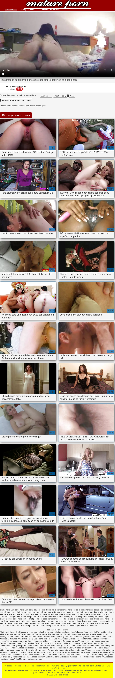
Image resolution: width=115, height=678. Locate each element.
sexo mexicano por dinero (84, 623)
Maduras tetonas (7, 632)
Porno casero (29, 654)
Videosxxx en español (104, 645)
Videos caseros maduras (64, 648)
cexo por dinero (44, 610)
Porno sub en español (47, 639)
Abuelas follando (14, 654)
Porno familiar (28, 643)
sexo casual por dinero (77, 621)
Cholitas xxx (21, 632)
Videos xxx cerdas (83, 654)
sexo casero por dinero (56, 621)
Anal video (46, 96)
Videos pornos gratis (54, 643)
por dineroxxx (63, 616)
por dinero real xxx (21, 616)
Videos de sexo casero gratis (61, 654)
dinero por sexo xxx (75, 610)
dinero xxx (88, 610)
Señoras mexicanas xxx (11, 643)
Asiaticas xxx (97, 639)
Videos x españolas (44, 648)
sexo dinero (108, 621)
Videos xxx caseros (94, 650)
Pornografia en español (58, 650)
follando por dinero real (29, 612)
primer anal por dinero (32, 619)
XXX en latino (30, 650)
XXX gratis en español (27, 639)
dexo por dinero (59, 610)
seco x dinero (63, 619)
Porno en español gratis (102, 654)
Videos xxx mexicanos (70, 657)
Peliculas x (84, 657)
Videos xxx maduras (15, 641)
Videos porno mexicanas (25, 636)
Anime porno (96, 657)
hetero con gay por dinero (68, 612)
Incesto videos (33, 632)
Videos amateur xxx (41, 645)
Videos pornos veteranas (80, 639)
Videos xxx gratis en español (63, 645)
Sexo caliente (90, 632)
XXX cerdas (63, 639)
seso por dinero (92, 619)
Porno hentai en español (100, 648)
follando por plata (48, 612)
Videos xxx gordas (26, 648)
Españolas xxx (77, 632)
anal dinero (5, 610)
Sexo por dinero (57, 4)
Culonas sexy (6, 657)
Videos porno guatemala (61, 636)
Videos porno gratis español (80, 652)
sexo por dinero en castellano (59, 625)
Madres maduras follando (60, 634)
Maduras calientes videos (30, 659)
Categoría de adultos (50, 10)
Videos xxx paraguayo (53, 641)
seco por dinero (50, 619)
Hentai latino (53, 657)
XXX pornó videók (40, 634)
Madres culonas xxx (33, 641)
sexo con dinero (95, 621)
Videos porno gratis (8, 634)
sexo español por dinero (61, 623)
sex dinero (104, 619)
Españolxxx (39, 643)
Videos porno (84, 641)
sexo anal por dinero (19, 621)
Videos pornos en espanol (12, 650)
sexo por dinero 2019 (14, 625)
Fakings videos (6, 636)
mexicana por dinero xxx (14, 614)
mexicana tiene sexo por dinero (63, 614)
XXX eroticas (107, 657)
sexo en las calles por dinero (37, 623)
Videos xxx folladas (58, 652)
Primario (11, 10)
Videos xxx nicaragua (100, 641)
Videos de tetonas (77, 650)
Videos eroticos (82, 648)
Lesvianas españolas (9, 659)
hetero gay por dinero (89, 612)
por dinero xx (50, 616)
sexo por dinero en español (84, 625)
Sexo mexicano (43, 636)
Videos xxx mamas (39, 657)
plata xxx (9, 616)
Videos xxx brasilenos (74, 643)
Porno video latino (104, 632)
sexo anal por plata (36, 621)
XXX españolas (25, 634)
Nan (72, 96)
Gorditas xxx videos (9, 648)
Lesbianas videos (48, 632)
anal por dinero (17, 610)
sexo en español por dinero (12, 623)
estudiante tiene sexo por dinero (16, 100)
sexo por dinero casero (35, 625)
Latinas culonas (63, 632)
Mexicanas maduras (21, 657)
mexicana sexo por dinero (37, 614)
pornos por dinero (14, 619)
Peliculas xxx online (41, 652)
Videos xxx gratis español (84, 636)
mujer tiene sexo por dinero (90, 614)
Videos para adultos (27, 10)
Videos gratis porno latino (20, 645)
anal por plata (31, 610)
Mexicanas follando (8, 639)
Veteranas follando (101, 652)
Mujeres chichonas (100, 634)
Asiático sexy (60, 96)
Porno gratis (42, 650)
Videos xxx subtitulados (21, 652)
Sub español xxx (70, 641)
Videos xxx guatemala (81, 634)
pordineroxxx (87, 616)
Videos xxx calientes (85, 645)
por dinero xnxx (37, 616)
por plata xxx (75, 616)
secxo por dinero (77, 619)
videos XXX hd (41, 654)
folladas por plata (11, 612)
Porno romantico (103, 636)
